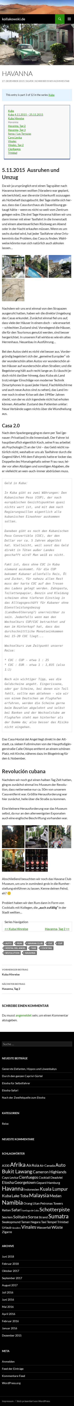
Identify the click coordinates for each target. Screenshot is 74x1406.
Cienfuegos (14, 149)
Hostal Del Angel (15, 948)
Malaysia (39, 1195)
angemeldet (24, 1015)
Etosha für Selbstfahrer (16, 1083)
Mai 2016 (8, 1306)
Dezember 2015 (12, 1335)
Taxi (33, 948)
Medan (55, 1195)
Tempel (52, 1222)
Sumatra (58, 1216)
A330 (5, 1165)
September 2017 (12, 1278)
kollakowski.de (13, 19)
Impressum (8, 1401)
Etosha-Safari (10, 1090)
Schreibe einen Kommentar (52, 80)
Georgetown (25, 1182)
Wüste (57, 1227)
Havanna (30, 953)
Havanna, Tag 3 (17, 129)
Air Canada (47, 1165)
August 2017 (10, 1285)
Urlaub (6, 1227)
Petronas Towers (51, 1203)
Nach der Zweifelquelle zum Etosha (23, 1097)
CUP (60, 943)
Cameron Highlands (50, 1171)
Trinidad (12, 152)
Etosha (8, 1182)
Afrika (18, 1164)
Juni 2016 (8, 1299)
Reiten (6, 1210)
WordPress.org (11, 1383)
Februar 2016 (10, 1321)
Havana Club (35, 943)
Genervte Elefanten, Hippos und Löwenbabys (29, 1068)
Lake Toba (20, 1195)
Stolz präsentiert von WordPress (33, 1401)
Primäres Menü (69, 19)
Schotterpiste (54, 1209)
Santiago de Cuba (30, 1210)
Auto (8, 943)
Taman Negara (30, 1222)
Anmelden (8, 1361)
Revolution (12, 953)
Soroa (33, 1216)
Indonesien (31, 1189)
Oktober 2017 (10, 1271)
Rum (19, 943)
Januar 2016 (9, 1328)
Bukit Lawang (17, 1171)
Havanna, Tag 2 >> (57, 929)
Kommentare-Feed (13, 1376)
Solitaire (20, 1216)
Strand (43, 1217)
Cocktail (46, 948)
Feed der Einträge (12, 1368)
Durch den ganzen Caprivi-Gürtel (22, 1076)
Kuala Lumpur (54, 1189)
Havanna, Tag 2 (17, 126)
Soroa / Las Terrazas (19, 133)
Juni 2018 (8, 1256)
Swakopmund (11, 1222)
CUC (50, 943)
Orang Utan (31, 1203)
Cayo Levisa (15, 137)
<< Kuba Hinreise (16, 929)
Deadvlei (57, 1177)
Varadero (16, 1227)
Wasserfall (44, 1227)
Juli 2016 (7, 1292)
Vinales (12, 141)
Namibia (12, 1202)
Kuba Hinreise (16, 118)
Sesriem (7, 1217)
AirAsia (32, 1165)
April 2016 (8, 1314)
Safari (16, 1209)
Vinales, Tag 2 (16, 145)
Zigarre (7, 1232)
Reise (5, 1123)
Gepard (41, 1182)
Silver (29, 80)
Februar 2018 (10, 1263)
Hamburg (53, 1182)
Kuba (51, 94)
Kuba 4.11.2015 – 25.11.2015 (25, 114)
